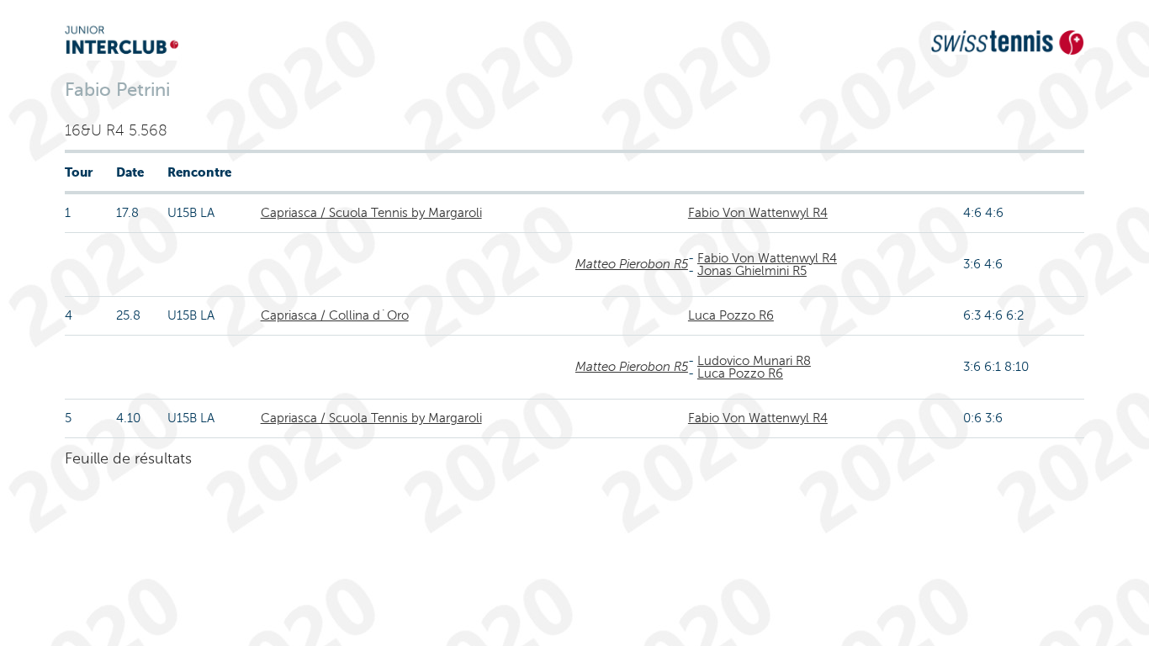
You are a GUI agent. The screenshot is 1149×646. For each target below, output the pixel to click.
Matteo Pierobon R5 (631, 264)
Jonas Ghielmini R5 (752, 271)
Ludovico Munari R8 (754, 361)
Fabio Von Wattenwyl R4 (758, 213)
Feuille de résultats (128, 458)
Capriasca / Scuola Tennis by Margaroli (371, 213)
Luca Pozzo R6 (731, 315)
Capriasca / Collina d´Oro (335, 315)
